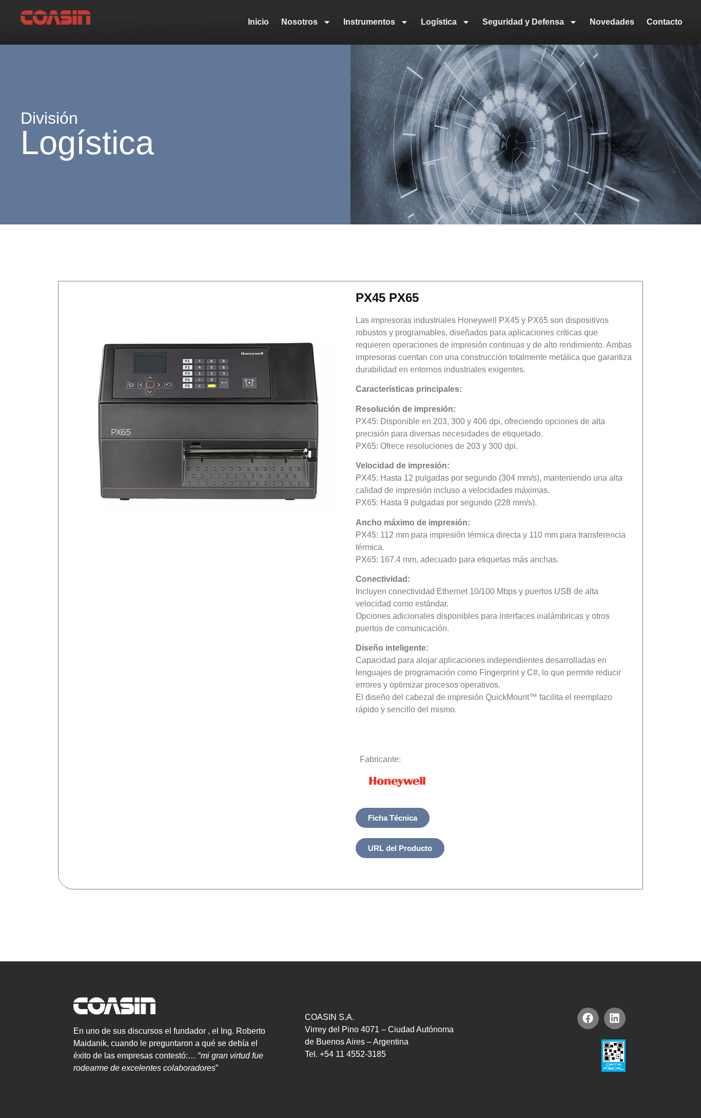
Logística (439, 21)
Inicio (258, 21)
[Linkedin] (615, 1018)
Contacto (665, 21)
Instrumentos (369, 21)
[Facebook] (588, 1018)
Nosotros (299, 21)
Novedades (612, 21)
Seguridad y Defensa (523, 21)
